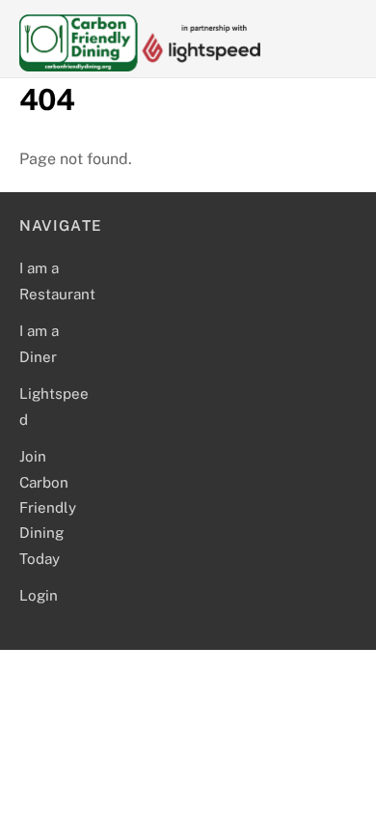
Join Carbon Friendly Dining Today (47, 507)
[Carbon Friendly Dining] (139, 62)
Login (38, 595)
